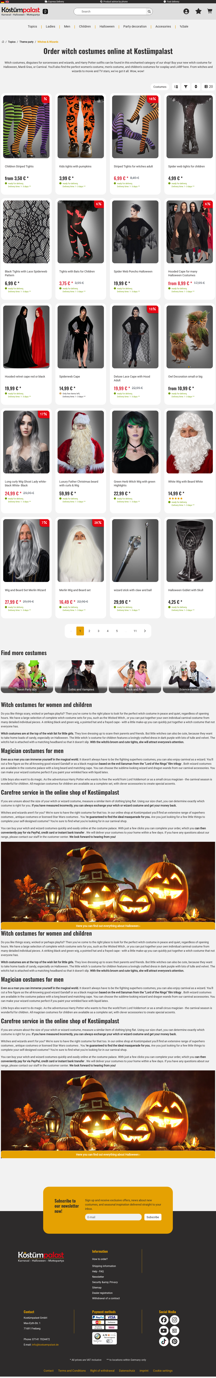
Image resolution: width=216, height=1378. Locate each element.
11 (135, 631)
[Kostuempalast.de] (20, 11)
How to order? (100, 1259)
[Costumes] (160, 86)
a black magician (88, 763)
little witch (81, 737)
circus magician (173, 779)
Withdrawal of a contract (106, 1298)
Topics (11, 41)
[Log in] (186, 11)
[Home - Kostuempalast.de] (41, 1256)
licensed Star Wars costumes (60, 817)
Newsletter (98, 1276)
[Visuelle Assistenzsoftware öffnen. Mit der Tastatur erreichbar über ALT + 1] (43, 11)
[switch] (109, 1341)
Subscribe (153, 1217)
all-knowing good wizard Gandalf (49, 763)
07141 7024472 (41, 1339)
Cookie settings (163, 1370)
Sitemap (97, 1287)
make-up (141, 722)
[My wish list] (198, 11)
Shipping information (104, 1266)
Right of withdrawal (102, 1370)
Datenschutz (127, 1370)
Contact (49, 1370)
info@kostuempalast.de (45, 1344)
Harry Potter (76, 779)
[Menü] (115, 1334)
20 (210, 87)
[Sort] (195, 87)
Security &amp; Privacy (105, 1282)
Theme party (26, 41)
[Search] (149, 11)
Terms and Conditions (72, 1370)
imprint (144, 1370)
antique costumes (26, 817)
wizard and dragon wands (155, 768)
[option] (26, 126)
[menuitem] (2, 1)
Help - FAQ (98, 1271)
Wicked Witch (116, 717)
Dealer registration (102, 1292)
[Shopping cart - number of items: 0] (210, 11)
